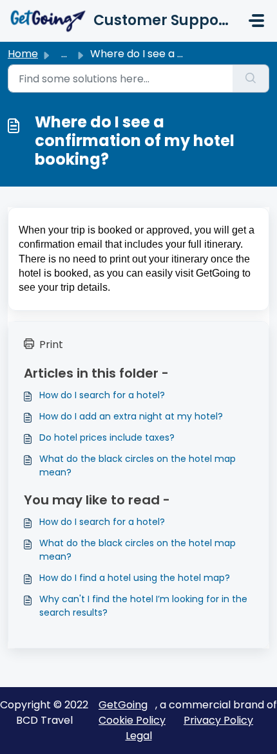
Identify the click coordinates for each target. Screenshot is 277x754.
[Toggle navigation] (256, 20)
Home (23, 53)
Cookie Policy (132, 720)
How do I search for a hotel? (102, 395)
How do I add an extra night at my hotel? (131, 416)
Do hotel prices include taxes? (107, 437)
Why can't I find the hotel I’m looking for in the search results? (143, 606)
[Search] (251, 78)
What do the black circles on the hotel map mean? (137, 465)
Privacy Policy (218, 720)
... (64, 53)
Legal (139, 735)
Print (51, 344)
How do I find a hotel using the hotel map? (134, 577)
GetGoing (123, 704)
